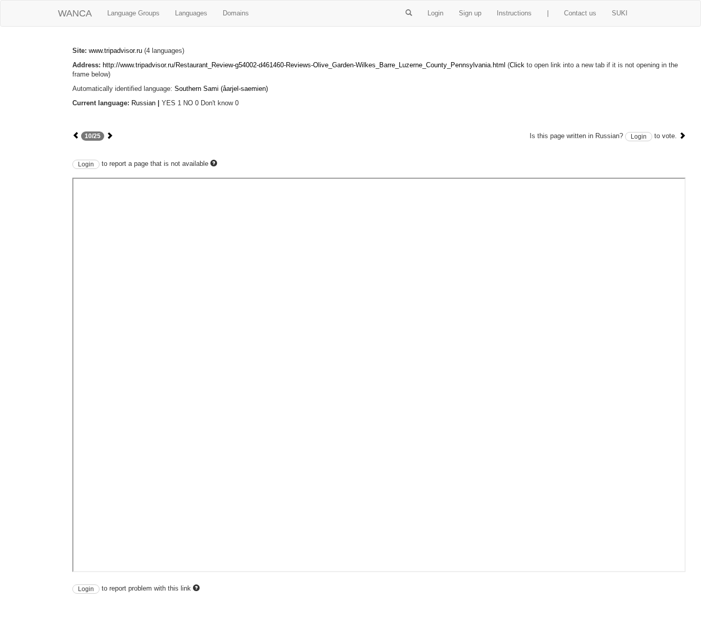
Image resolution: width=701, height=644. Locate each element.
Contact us (580, 13)
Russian (143, 103)
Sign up (470, 13)
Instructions (514, 13)
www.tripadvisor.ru (115, 50)
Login (435, 13)
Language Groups (133, 13)
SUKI (620, 13)
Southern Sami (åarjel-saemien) (221, 88)
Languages (191, 13)
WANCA (75, 13)
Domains (236, 13)
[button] (409, 13)
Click (517, 65)
